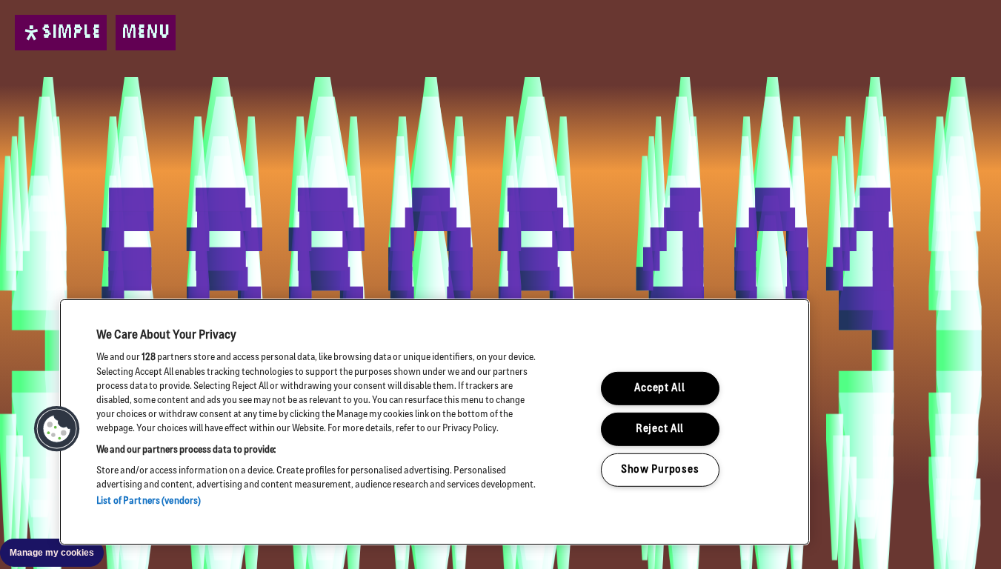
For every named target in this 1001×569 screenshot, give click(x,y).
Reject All (660, 429)
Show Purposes (660, 469)
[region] (434, 422)
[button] (57, 429)
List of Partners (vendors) (148, 501)
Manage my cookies (52, 553)
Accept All (659, 388)
